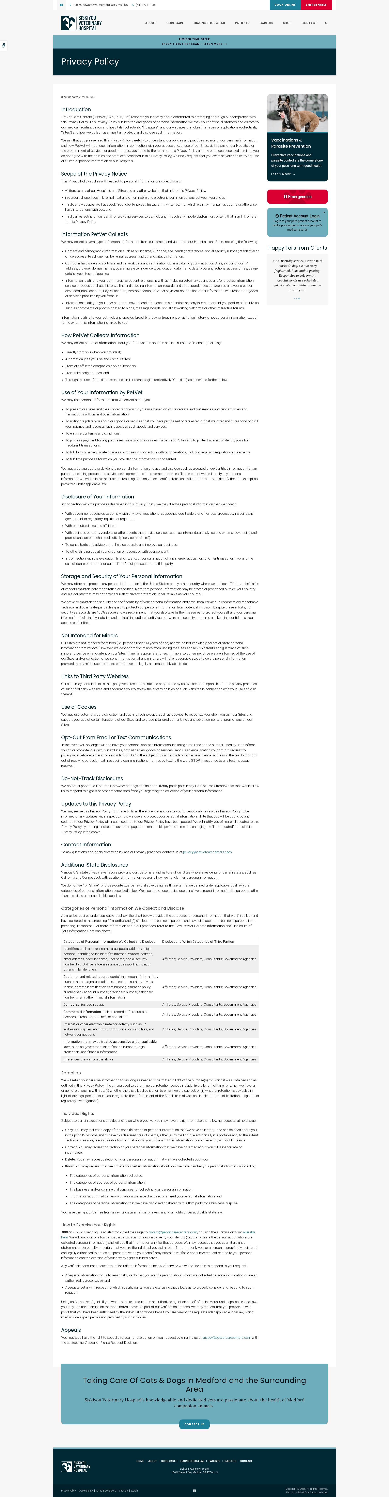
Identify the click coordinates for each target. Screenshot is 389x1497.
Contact (309, 23)
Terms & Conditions (106, 1490)
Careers (266, 23)
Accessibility (86, 1490)
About (150, 23)
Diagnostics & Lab (209, 23)
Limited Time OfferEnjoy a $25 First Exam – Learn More (192, 41)
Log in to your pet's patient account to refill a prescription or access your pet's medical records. (297, 222)
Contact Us (194, 1424)
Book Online (285, 4)
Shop (287, 23)
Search (134, 1490)
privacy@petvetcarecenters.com (207, 852)
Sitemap (123, 1490)
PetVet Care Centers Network (312, 1492)
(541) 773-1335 (146, 4)
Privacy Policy (68, 1490)
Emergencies (316, 4)
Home (140, 1461)
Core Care (175, 23)
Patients (242, 23)
